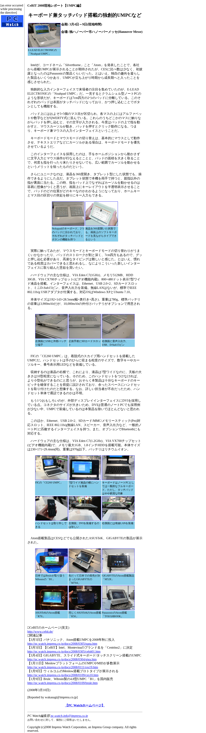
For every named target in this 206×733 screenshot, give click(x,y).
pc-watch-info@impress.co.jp (69, 715)
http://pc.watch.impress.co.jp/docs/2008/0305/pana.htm (62, 643)
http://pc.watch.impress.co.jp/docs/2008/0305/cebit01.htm (63, 651)
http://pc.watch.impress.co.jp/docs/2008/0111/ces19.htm (62, 667)
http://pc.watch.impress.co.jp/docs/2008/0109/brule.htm (62, 683)
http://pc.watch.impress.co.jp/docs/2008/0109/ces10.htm (62, 675)
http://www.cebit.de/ (40, 631)
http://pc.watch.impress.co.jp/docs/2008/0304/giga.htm (62, 659)
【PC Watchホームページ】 (85, 705)
